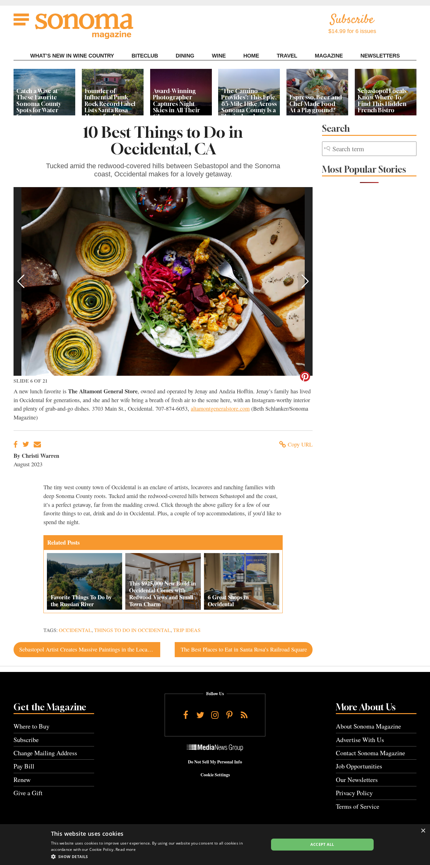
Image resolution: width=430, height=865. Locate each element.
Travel (287, 56)
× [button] (423, 831)
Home (251, 56)
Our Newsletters (357, 779)
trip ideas (187, 630)
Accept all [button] (322, 844)
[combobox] (369, 148)
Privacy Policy (354, 793)
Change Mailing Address (45, 753)
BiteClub (145, 56)
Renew (22, 779)
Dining (185, 56)
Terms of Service (357, 806)
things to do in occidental (132, 630)
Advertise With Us (360, 739)
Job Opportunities (359, 766)
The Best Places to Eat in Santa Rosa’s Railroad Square (244, 649)
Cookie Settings (215, 775)
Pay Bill (24, 766)
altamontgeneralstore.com (220, 408)
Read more (126, 849)
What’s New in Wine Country (72, 56)
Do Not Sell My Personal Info (215, 762)
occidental (75, 630)
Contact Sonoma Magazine (370, 753)
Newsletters (380, 56)
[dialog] (215, 844)
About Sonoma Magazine (368, 726)
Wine (219, 56)
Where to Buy (31, 726)
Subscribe (26, 739)
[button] (21, 281)
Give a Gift (28, 793)
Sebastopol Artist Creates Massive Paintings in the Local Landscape (89, 649)
